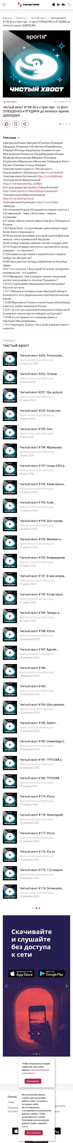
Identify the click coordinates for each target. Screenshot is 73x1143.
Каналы (7, 18)
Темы (11, 1102)
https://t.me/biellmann (50, 176)
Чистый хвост (38, 18)
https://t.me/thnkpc (47, 202)
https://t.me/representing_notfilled (22, 183)
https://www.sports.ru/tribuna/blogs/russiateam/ (30, 191)
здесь (25, 1126)
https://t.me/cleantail (51, 172)
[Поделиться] (25, 124)
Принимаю (33, 1081)
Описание (9, 137)
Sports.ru (21, 18)
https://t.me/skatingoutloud (18, 198)
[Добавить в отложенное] (15, 124)
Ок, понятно (34, 1132)
